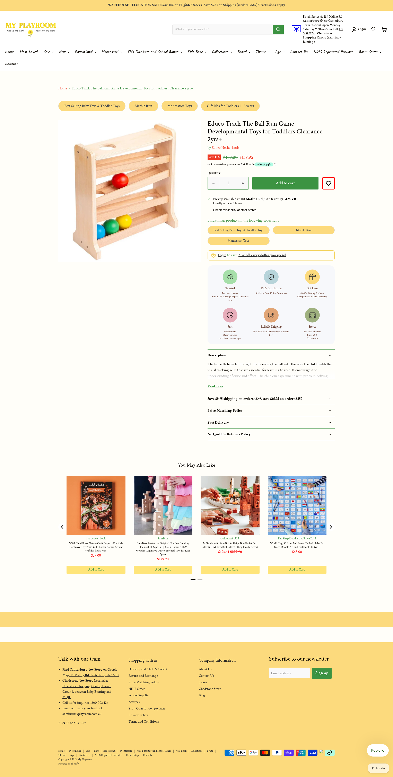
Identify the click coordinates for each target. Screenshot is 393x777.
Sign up (321, 673)
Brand (243, 52)
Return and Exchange (143, 675)
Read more (215, 386)
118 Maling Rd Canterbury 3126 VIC (94, 675)
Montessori (111, 52)
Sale (47, 52)
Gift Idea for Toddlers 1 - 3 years (230, 106)
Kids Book (196, 52)
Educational (84, 52)
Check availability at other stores (234, 210)
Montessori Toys (179, 106)
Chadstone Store (210, 689)
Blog (202, 695)
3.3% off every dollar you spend (262, 255)
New (63, 52)
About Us (205, 669)
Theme (262, 52)
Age (278, 52)
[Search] (278, 29)
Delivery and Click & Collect (148, 669)
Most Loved (29, 52)
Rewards (11, 64)
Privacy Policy (138, 715)
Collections (221, 52)
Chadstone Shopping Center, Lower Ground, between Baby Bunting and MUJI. (86, 691)
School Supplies (139, 695)
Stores (203, 682)
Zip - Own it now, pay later (147, 708)
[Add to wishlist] (328, 183)
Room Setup (369, 52)
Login (222, 255)
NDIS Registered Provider (333, 52)
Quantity (214, 173)
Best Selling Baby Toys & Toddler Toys (92, 106)
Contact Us (299, 52)
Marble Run (143, 106)
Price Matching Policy (144, 682)
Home (9, 52)
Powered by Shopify (68, 764)
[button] (373, 29)
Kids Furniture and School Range (154, 52)
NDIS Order (137, 689)
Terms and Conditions (144, 721)
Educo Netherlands (225, 147)
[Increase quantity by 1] (242, 183)
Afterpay (134, 702)
